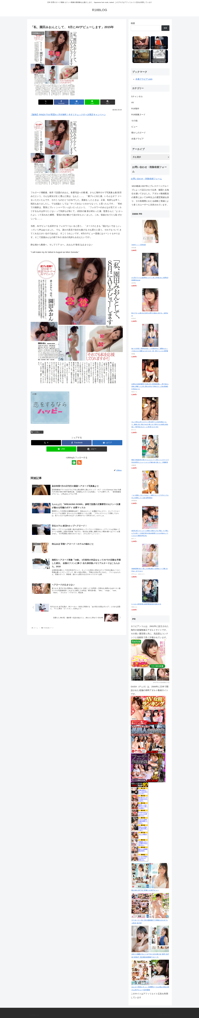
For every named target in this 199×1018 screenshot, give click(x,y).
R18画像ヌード (38, 432)
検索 (133, 23)
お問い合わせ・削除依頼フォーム (146, 179)
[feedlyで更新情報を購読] (74, 462)
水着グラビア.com (143, 79)
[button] (107, 102)
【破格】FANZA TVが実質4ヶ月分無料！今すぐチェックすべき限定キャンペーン (68, 114)
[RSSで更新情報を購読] (79, 462)
